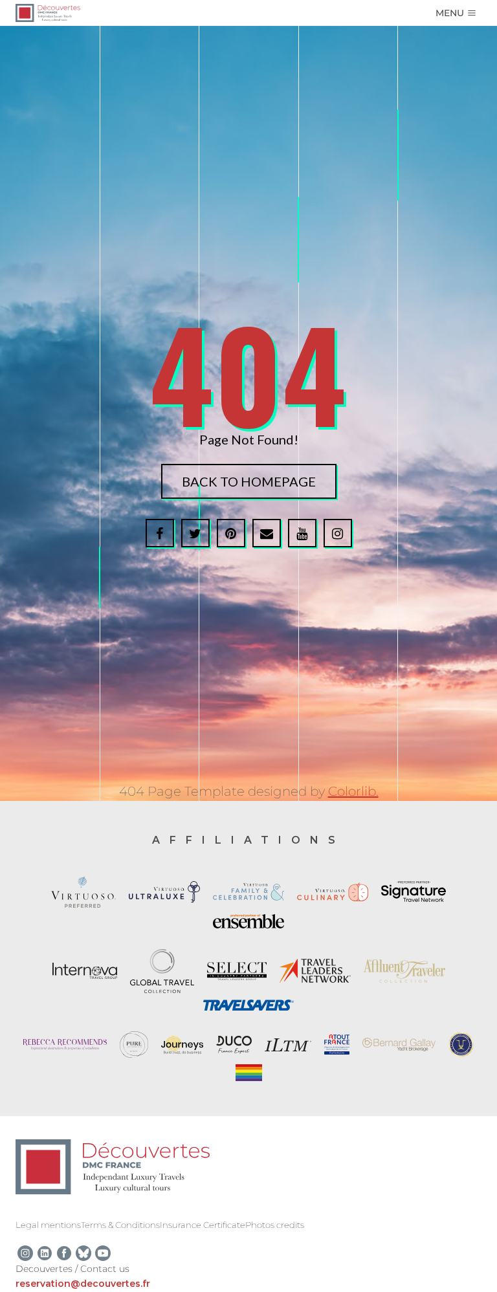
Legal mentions (48, 1225)
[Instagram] (25, 1253)
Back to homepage (249, 481)
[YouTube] (103, 1253)
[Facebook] (64, 1253)
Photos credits (274, 1225)
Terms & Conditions (120, 1225)
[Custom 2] (83, 1253)
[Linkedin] (44, 1253)
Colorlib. (353, 791)
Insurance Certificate (202, 1225)
